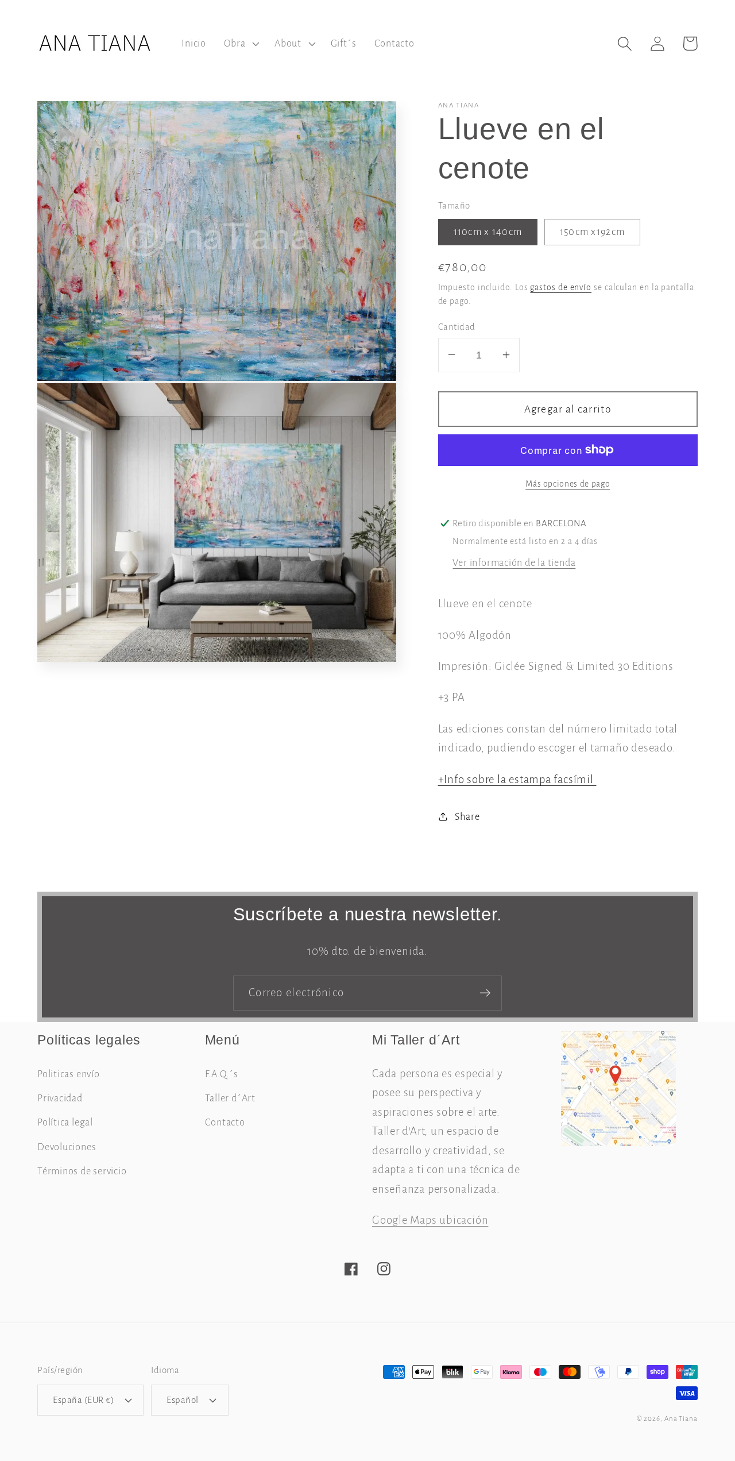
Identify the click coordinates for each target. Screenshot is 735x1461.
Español (183, 1400)
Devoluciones (66, 1147)
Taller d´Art (230, 1098)
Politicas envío (68, 1074)
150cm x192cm (592, 231)
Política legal (65, 1122)
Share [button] (467, 816)
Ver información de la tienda (513, 562)
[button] (240, 43)
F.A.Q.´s (221, 1074)
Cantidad (456, 326)
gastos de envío (560, 287)
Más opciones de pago (567, 484)
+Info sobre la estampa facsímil (517, 779)
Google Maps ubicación (430, 1220)
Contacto (225, 1122)
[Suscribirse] (485, 993)
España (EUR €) (83, 1400)
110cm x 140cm (488, 231)
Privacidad (60, 1098)
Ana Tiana (681, 1419)
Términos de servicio (82, 1171)
